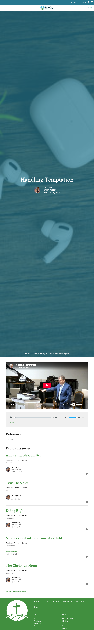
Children (65, 621)
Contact (73, 2)
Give (36, 607)
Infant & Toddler (68, 618)
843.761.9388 (82, 2)
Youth (64, 623)
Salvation (37, 623)
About (46, 601)
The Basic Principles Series (42, 353)
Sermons (27, 353)
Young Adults (67, 626)
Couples (65, 628)
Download (12, 422)
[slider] (32, 417)
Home (37, 601)
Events (56, 601)
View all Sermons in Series (16, 592)
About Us (37, 618)
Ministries (68, 601)
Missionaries (38, 621)
